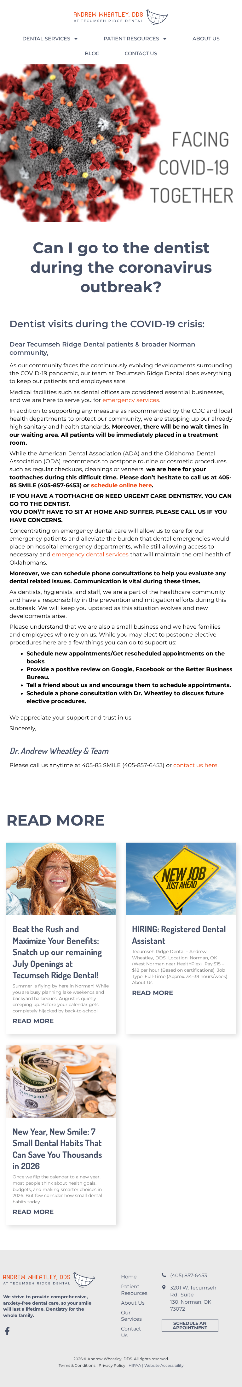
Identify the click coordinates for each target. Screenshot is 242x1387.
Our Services (131, 1316)
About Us (133, 1303)
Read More (33, 1021)
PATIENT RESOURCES (131, 39)
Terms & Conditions (77, 1365)
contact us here (195, 765)
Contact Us (131, 1332)
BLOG (92, 53)
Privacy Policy (112, 1365)
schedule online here (121, 485)
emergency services (130, 400)
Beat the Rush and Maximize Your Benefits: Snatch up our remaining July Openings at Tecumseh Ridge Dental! (57, 952)
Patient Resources (134, 1289)
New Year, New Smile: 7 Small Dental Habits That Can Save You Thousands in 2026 (57, 1148)
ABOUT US (206, 39)
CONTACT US (141, 53)
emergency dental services (90, 554)
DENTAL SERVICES (46, 39)
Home (129, 1277)
